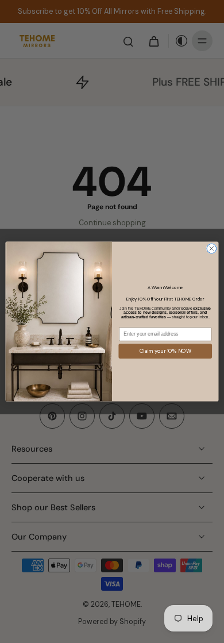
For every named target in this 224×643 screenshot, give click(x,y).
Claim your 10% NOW (165, 351)
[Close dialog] (212, 248)
